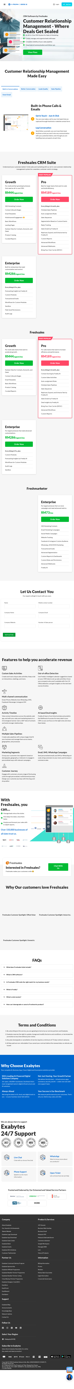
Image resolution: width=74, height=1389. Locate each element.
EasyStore (5, 1285)
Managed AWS (42, 1247)
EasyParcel (5, 1288)
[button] (37, 967)
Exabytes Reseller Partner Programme (13, 1272)
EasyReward (5, 1291)
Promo (40, 1266)
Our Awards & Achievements (10, 1228)
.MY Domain (41, 1225)
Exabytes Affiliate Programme (11, 1269)
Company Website (9, 622)
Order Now (19, 199)
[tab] (10, 89)
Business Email (42, 1231)
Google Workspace (43, 1244)
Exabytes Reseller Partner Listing (11, 1276)
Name (6, 602)
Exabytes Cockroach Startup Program (13, 1263)
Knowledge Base (7, 1311)
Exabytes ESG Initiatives (9, 1250)
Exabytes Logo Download (9, 1234)
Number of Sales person (45, 622)
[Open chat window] (69, 1377)
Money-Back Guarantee (45, 1272)
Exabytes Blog (6, 1304)
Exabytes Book (6, 1244)
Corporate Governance (45, 1279)
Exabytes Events (6, 1247)
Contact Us (5, 1317)
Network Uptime (7, 1314)
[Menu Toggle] (4, 4)
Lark (39, 1250)
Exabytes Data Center (8, 1240)
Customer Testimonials (9, 1253)
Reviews (40, 1269)
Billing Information (43, 1263)
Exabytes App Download (9, 1237)
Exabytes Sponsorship (8, 1266)
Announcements (7, 1308)
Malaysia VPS (42, 1234)
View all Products (43, 1253)
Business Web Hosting (44, 1228)
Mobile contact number (45, 602)
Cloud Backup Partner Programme (12, 1279)
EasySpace (5, 1294)
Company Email (43, 612)
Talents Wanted (6, 1231)
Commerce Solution (44, 1240)
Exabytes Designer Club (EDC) (11, 1282)
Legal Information (43, 1276)
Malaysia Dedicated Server (46, 1237)
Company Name (9, 612)
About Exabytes (6, 1225)
